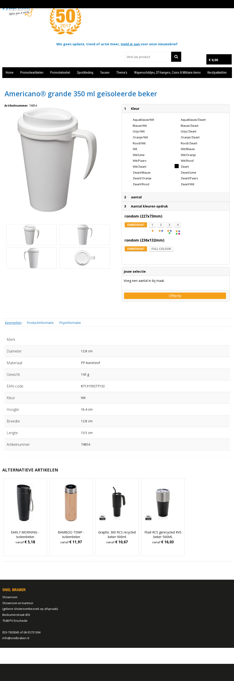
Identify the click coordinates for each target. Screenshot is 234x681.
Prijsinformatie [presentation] (70, 322)
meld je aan (131, 44)
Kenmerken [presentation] (13, 322)
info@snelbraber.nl (15, 638)
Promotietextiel (60, 72)
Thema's (121, 72)
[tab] (13, 322)
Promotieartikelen (31, 72)
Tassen (104, 72)
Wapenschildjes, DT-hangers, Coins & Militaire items (167, 72)
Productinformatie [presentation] (40, 322)
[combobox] (148, 57)
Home (9, 72)
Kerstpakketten (217, 72)
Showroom (9, 597)
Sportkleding (85, 72)
